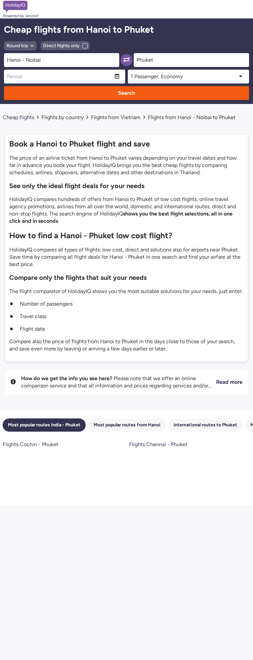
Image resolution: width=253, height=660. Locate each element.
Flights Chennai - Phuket (158, 444)
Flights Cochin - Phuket (30, 444)
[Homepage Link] (21, 6)
